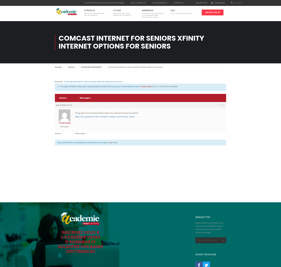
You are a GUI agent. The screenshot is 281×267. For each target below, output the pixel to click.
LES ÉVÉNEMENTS (159, 2)
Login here (113, 142)
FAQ (173, 10)
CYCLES (117, 10)
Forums (71, 67)
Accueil (58, 67)
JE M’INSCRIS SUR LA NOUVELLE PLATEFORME (104, 2)
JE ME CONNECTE (138, 2)
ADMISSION (147, 10)
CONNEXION (219, 2)
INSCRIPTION (201, 2)
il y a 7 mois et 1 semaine (166, 86)
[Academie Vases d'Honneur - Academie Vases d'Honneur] (66, 11)
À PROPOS (178, 2)
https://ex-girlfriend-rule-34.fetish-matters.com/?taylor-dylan (104, 116)
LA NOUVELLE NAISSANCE (91, 67)
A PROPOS (89, 10)
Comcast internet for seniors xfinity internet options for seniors (93, 81)
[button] (212, 12)
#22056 (221, 105)
